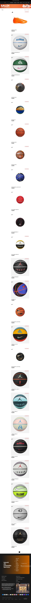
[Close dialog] (26, 293)
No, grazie (15, 308)
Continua (15, 305)
